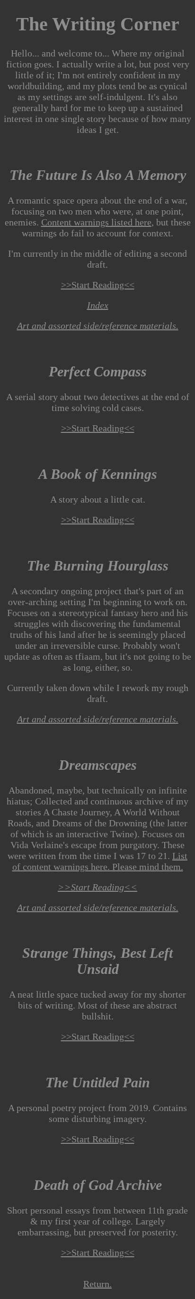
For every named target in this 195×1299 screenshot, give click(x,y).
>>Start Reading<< (97, 285)
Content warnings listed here (96, 222)
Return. (97, 1284)
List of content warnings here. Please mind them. (100, 861)
